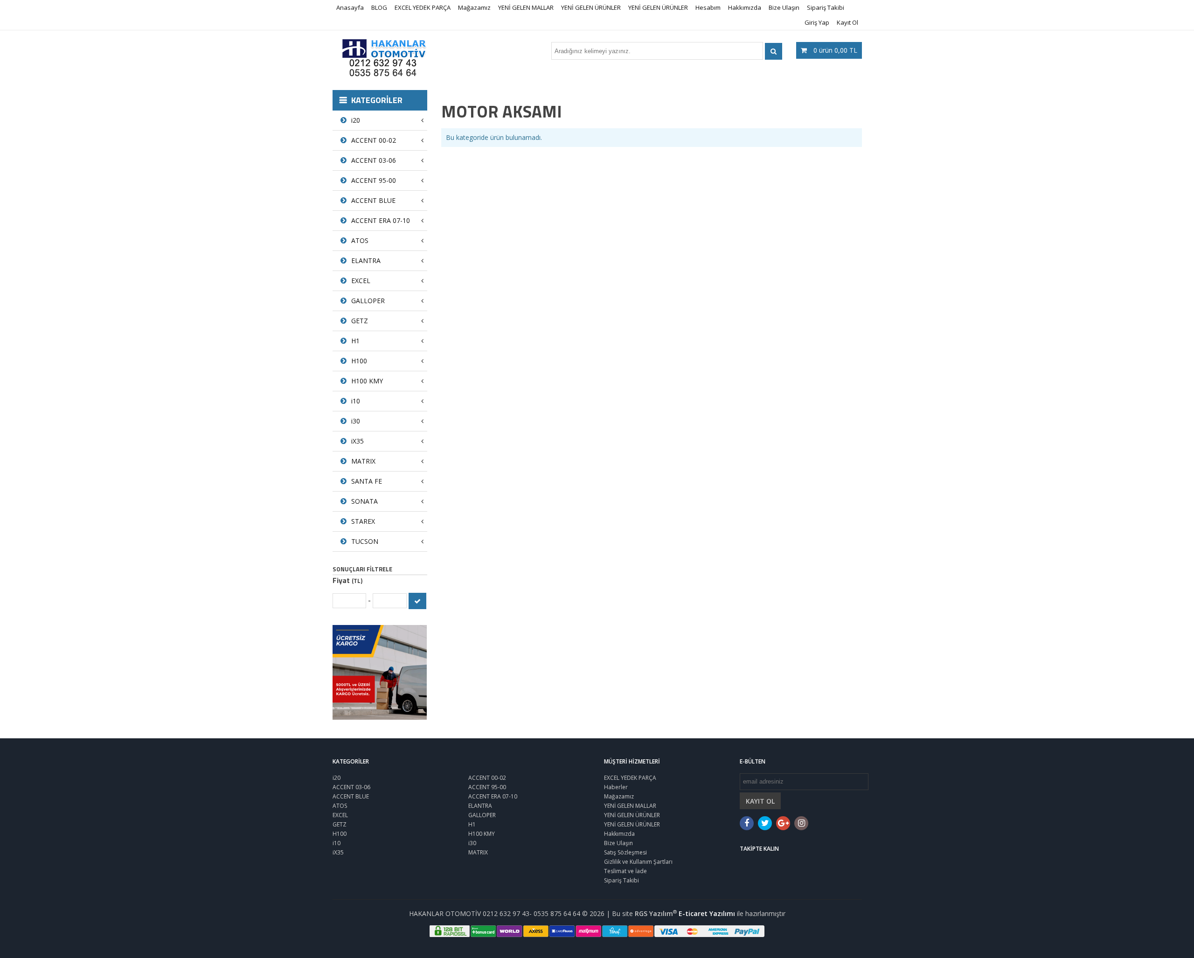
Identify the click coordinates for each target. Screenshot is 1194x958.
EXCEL (360, 280)
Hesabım (708, 7)
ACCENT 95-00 (373, 180)
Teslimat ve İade (625, 871)
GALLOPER (368, 300)
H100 (359, 360)
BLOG (379, 7)
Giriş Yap (817, 22)
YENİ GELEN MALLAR (526, 7)
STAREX (363, 521)
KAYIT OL (760, 801)
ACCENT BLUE (373, 200)
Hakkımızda (744, 7)
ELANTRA (366, 260)
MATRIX (363, 461)
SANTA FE (366, 481)
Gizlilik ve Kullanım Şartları (638, 862)
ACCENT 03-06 (373, 160)
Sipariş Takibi (825, 7)
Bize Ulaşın (784, 7)
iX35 (357, 441)
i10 (355, 400)
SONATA (364, 501)
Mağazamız (474, 7)
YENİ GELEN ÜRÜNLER (591, 7)
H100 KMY (367, 380)
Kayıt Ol (847, 22)
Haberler (616, 787)
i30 (355, 421)
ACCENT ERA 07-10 (380, 220)
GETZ (359, 320)
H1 (355, 340)
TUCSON (364, 541)
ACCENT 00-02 (373, 140)
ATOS (359, 240)
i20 (355, 120)
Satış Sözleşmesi (625, 852)
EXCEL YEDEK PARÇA (423, 7)
